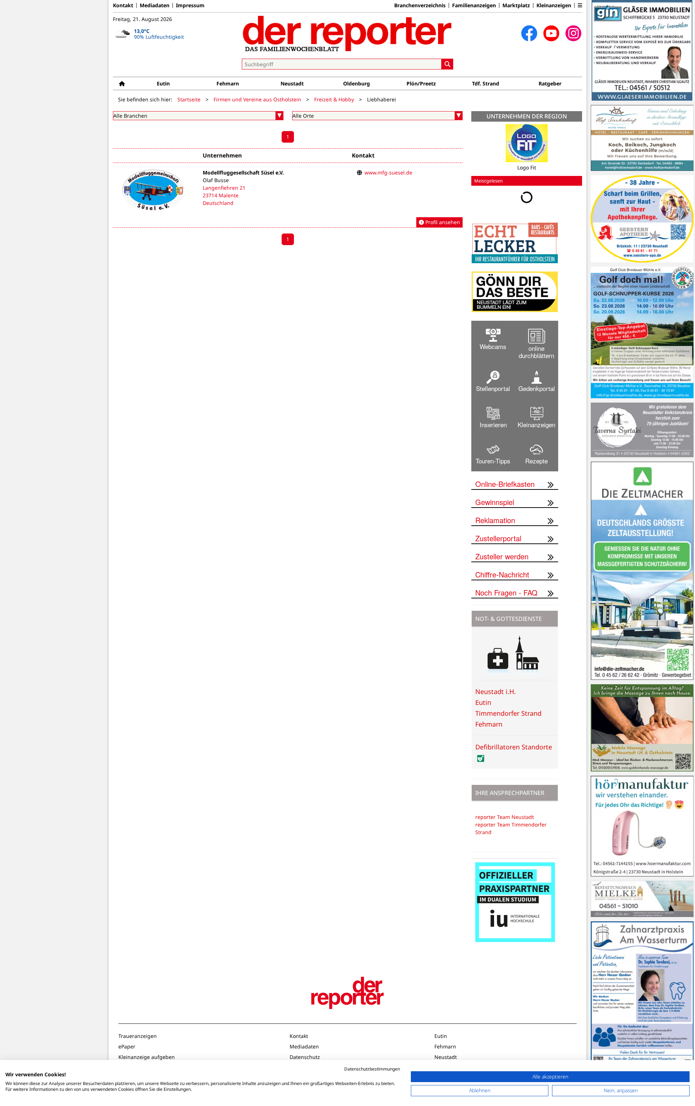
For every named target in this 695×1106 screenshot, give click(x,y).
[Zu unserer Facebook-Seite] (529, 33)
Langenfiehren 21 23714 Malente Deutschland (224, 195)
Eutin (163, 83)
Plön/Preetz (421, 83)
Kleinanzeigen (553, 5)
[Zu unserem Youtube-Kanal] (551, 33)
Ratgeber (550, 83)
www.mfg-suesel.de (388, 172)
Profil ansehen (442, 222)
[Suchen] (447, 64)
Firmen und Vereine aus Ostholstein (257, 99)
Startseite (189, 99)
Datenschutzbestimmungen (372, 1069)
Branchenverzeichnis (420, 5)
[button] (580, 5)
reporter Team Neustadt (504, 816)
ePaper (126, 1046)
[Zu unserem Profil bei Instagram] (573, 33)
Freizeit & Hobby (334, 99)
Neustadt (292, 83)
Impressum (190, 5)
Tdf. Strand (485, 83)
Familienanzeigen (474, 5)
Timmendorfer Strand (508, 713)
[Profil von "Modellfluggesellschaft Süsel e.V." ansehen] (288, 198)
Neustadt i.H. (495, 691)
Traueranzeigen (137, 1036)
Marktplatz (516, 5)
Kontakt (123, 5)
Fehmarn (227, 83)
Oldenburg (356, 83)
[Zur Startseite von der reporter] (347, 33)
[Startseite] (122, 83)
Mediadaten (154, 5)
